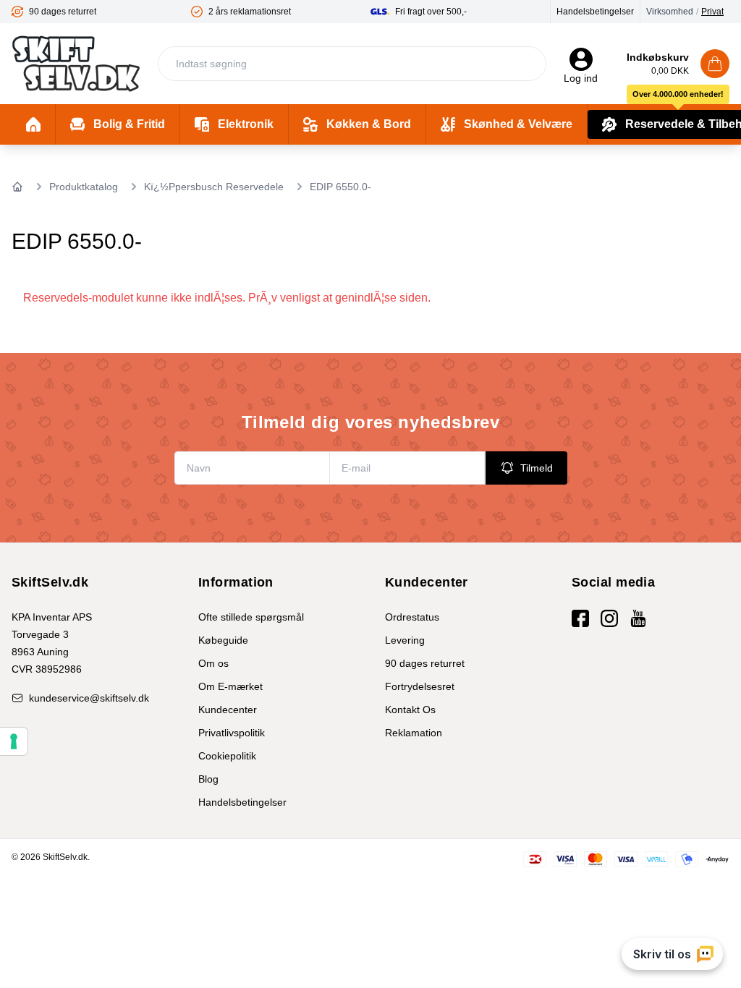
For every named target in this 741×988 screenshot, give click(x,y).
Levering (405, 640)
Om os (213, 663)
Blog (208, 779)
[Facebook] (580, 618)
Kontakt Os (410, 709)
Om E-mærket (230, 686)
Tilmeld (536, 468)
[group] (101, 11)
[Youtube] (638, 618)
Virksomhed (669, 12)
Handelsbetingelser (595, 12)
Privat (712, 12)
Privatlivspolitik (231, 732)
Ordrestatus (412, 617)
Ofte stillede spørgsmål (251, 617)
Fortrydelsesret (419, 686)
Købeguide (223, 640)
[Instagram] (609, 618)
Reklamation (413, 732)
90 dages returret (425, 663)
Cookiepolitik (227, 756)
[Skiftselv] (76, 64)
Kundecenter (227, 709)
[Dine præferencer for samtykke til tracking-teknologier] (13, 741)
